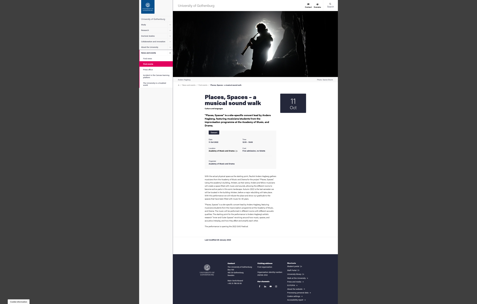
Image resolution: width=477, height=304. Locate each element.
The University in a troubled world (154, 84)
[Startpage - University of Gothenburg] (156, 8)
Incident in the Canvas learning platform (156, 76)
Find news (147, 58)
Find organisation (264, 267)
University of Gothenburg (153, 18)
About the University (149, 47)
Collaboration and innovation (153, 41)
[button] (330, 5)
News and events (148, 52)
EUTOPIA (291, 285)
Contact (308, 7)
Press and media (294, 281)
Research (145, 30)
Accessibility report (295, 299)
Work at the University (296, 278)
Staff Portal (293, 270)
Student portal (294, 266)
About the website (295, 289)
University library (296, 274)
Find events (148, 64)
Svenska (317, 7)
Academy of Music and (222, 151)
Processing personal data (298, 292)
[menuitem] (308, 5)
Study (143, 24)
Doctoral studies (148, 36)
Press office (148, 69)
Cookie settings (294, 296)
